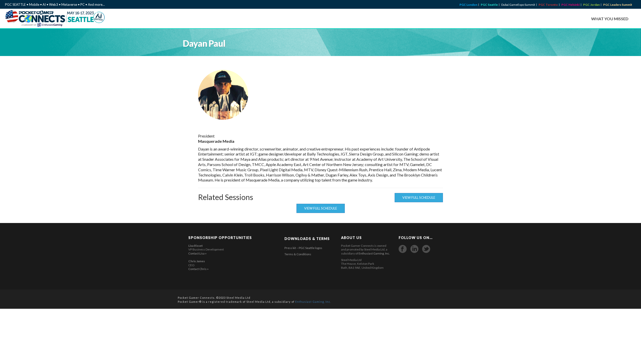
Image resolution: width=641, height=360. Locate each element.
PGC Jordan (591, 5)
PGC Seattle (489, 5)
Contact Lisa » (197, 253)
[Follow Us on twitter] (426, 249)
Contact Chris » (198, 269)
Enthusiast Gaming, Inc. (374, 253)
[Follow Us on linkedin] (414, 249)
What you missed (609, 18)
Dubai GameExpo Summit (518, 5)
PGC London (468, 5)
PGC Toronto (548, 5)
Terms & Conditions (297, 254)
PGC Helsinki (570, 5)
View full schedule (418, 198)
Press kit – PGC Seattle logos (303, 248)
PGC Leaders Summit (617, 5)
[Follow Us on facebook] (403, 249)
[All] (424, 95)
